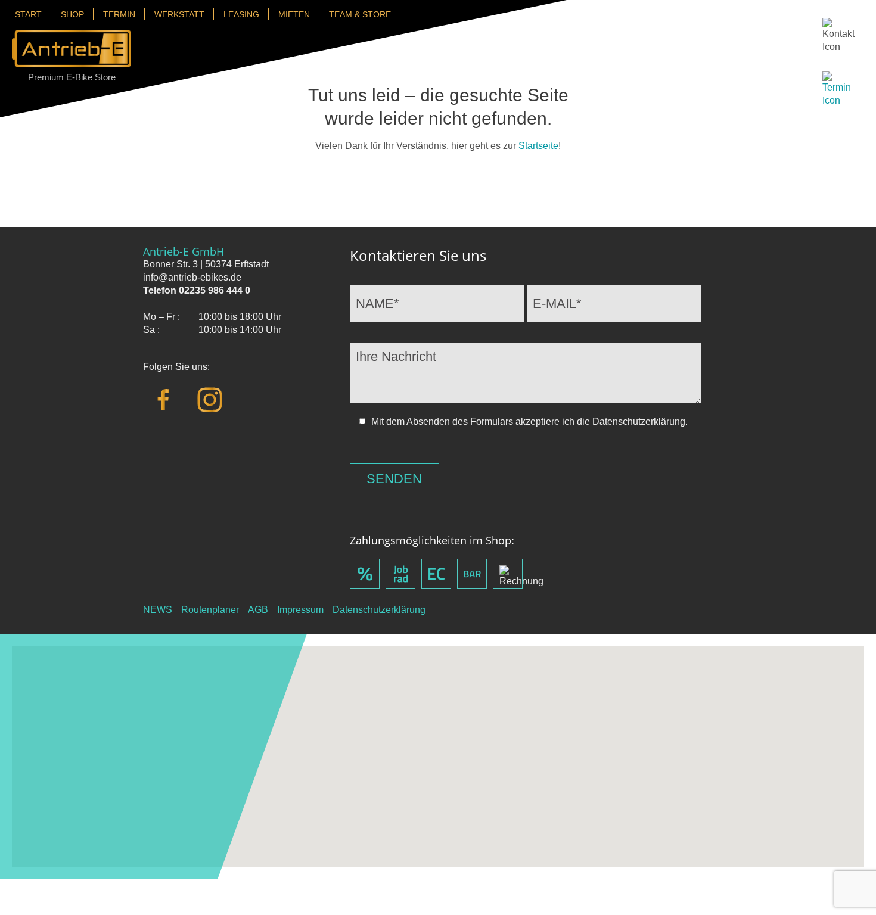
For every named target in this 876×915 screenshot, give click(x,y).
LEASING (241, 14)
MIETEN (294, 14)
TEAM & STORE (360, 14)
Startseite (538, 146)
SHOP (72, 14)
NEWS (157, 610)
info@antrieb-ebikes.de (192, 277)
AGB (258, 610)
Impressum (300, 610)
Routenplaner (210, 610)
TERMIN (119, 14)
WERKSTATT (179, 14)
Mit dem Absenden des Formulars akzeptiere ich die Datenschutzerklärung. (529, 421)
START (28, 14)
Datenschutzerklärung (379, 610)
